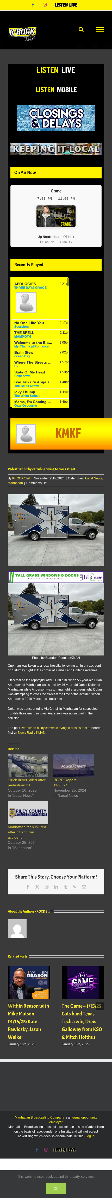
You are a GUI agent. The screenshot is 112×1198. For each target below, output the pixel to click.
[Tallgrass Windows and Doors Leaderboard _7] (56, 573)
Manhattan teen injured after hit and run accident (27, 832)
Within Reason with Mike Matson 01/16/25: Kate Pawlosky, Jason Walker (28, 1021)
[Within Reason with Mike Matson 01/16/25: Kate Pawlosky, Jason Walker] (29, 968)
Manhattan (15, 483)
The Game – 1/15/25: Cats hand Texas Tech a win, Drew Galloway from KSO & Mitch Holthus (82, 1021)
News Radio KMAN (31, 732)
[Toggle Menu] (100, 29)
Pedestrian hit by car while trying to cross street (54, 728)
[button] (12, 1006)
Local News (93, 478)
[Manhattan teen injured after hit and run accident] (28, 812)
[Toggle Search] (81, 29)
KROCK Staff (21, 478)
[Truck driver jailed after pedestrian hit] (28, 766)
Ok (56, 1188)
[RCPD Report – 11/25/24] (73, 766)
